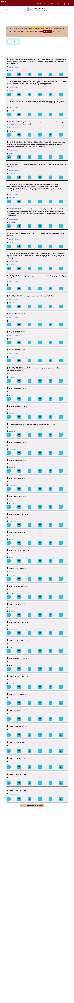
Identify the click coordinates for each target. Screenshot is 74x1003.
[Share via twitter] (50, 74)
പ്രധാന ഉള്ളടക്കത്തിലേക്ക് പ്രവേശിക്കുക (45, 4)
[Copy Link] (61, 74)
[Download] (9, 74)
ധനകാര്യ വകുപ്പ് (13, 67)
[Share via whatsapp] (29, 74)
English (5, 1)
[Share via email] (40, 74)
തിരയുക (48, 31)
